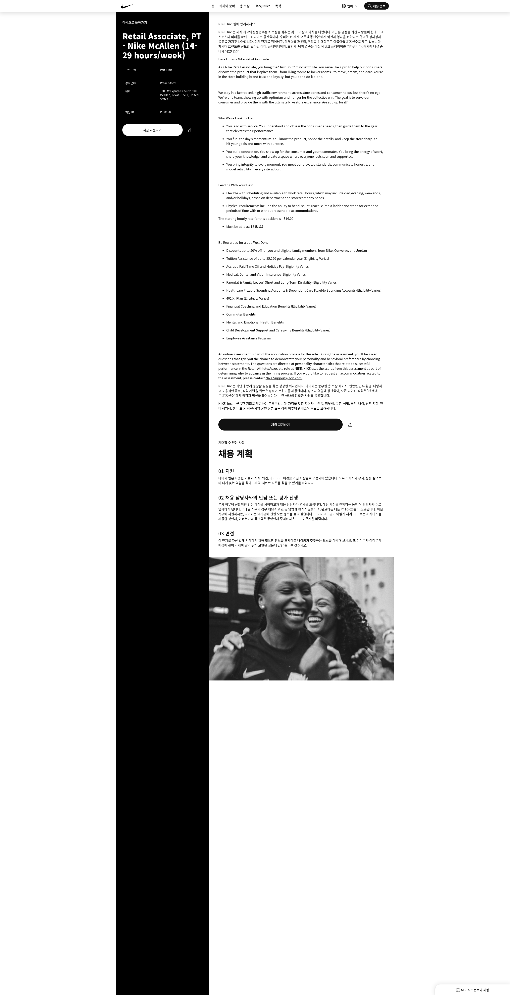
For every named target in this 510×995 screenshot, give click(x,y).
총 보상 (245, 5)
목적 (278, 5)
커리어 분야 (227, 5)
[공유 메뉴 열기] (190, 130)
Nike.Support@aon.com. (284, 378)
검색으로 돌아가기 (134, 22)
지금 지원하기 (152, 130)
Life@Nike (262, 5)
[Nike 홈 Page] (143, 6)
